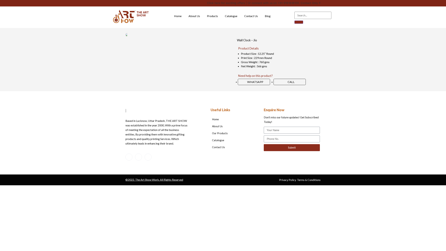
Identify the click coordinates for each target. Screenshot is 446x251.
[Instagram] (148, 157)
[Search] (298, 22)
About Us (194, 16)
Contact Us (251, 16)
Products (212, 16)
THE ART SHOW (143, 13)
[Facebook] (128, 157)
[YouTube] (138, 157)
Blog (268, 16)
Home (178, 16)
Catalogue (231, 16)
